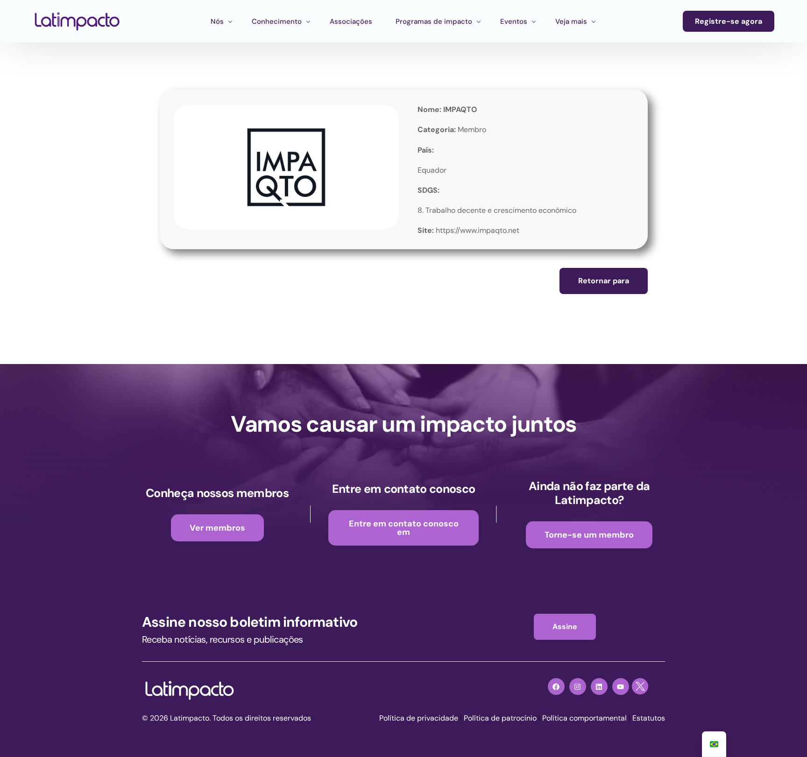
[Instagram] (577, 686)
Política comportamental (584, 718)
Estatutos (648, 718)
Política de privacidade (418, 718)
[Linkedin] (599, 686)
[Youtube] (620, 686)
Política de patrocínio (500, 718)
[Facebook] (556, 686)
